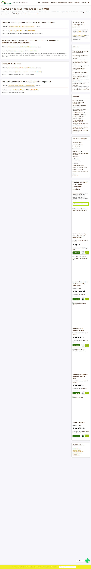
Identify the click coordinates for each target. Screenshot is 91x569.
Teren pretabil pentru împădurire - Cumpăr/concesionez (21, 26)
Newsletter (76, 2)
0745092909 (33, 51)
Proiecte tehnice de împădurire (80, 167)
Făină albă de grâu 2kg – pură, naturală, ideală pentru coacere (80, 235)
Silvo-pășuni (75, 175)
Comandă (76, 252)
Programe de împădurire (78, 165)
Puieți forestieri (62, 2)
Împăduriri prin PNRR (77, 151)
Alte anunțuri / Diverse (78, 100)
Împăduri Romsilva (77, 149)
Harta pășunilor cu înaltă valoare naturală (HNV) (80, 77)
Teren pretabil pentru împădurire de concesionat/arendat (80, 127)
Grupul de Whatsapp (77, 81)
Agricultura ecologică (77, 193)
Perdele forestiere (77, 161)
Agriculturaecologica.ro (78, 451)
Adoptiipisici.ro (76, 455)
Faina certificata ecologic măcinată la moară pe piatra (80, 376)
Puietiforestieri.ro (76, 448)
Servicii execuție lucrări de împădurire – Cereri (79, 117)
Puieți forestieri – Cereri (78, 112)
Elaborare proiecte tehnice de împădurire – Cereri (79, 106)
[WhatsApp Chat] (87, 560)
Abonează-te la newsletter (79, 35)
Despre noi (83, 2)
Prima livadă (75, 163)
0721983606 (34, 89)
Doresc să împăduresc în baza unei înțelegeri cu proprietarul (26, 82)
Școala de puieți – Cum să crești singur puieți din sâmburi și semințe (81, 88)
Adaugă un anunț (34, 13)
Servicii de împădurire (78, 169)
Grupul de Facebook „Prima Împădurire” (79, 84)
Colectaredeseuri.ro (77, 453)
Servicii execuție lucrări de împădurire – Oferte (79, 121)
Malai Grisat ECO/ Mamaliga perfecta (78, 329)
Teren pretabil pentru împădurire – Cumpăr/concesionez (80, 124)
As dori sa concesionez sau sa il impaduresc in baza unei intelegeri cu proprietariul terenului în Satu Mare (30, 41)
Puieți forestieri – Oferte (78, 114)
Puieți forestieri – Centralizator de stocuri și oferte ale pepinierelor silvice (80, 62)
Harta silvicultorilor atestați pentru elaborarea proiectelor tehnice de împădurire (80, 57)
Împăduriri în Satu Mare (11, 64)
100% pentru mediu (24, 2)
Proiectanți (53, 2)
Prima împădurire (83, 32)
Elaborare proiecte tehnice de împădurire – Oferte (79, 110)
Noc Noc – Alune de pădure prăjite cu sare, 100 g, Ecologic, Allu (80, 283)
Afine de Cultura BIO (78, 422)
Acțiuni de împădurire (77, 142)
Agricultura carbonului (78, 144)
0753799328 (31, 30)
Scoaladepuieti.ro (77, 450)
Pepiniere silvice (76, 158)
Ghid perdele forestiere (43, 2)
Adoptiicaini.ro (76, 454)
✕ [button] (78, 567)
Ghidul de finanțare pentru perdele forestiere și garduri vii (81, 52)
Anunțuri (70, 2)
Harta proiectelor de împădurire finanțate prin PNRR (80, 73)
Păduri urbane (76, 156)
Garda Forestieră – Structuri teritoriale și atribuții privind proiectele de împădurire (79, 68)
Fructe (79, 288)
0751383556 (37, 71)
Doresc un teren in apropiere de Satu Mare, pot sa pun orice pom (28, 22)
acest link (78, 31)
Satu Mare (12, 30)
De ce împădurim (76, 146)
